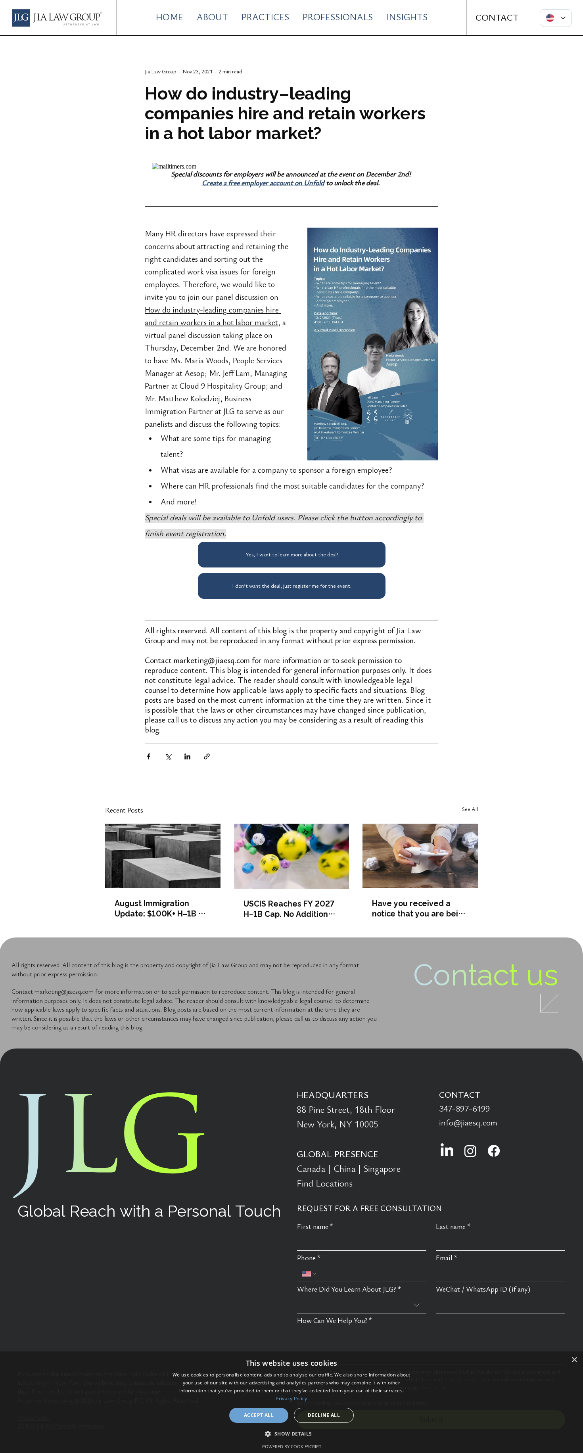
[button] (291, 1433)
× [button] (574, 1360)
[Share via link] (207, 756)
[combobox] (361, 1305)
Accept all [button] (259, 1415)
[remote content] (291, 166)
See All (470, 809)
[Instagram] (470, 1151)
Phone (309, 1258)
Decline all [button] (324, 1415)
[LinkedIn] (447, 1151)
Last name (453, 1227)
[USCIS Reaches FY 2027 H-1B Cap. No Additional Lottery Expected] (291, 856)
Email (447, 1258)
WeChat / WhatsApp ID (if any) (483, 1289)
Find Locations (325, 1183)
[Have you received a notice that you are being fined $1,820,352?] (420, 856)
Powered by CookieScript (291, 1446)
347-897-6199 (464, 1109)
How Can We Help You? (334, 1321)
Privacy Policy (291, 1398)
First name (315, 1227)
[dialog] (291, 1402)
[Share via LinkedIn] (187, 756)
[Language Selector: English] (555, 18)
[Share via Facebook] (148, 756)
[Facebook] (494, 1151)
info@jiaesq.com (468, 1123)
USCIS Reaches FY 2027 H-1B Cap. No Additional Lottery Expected (289, 908)
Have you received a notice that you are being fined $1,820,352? (420, 908)
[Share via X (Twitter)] (168, 756)
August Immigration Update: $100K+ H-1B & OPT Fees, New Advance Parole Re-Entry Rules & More (161, 908)
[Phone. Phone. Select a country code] (309, 1274)
